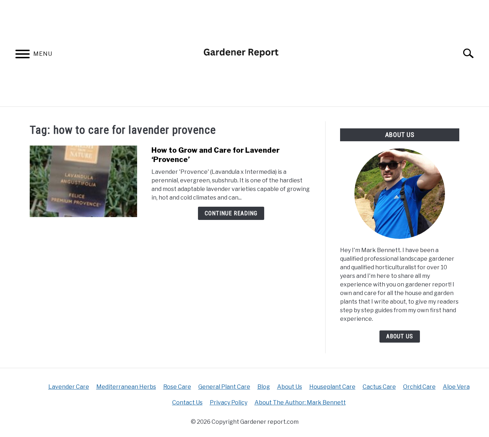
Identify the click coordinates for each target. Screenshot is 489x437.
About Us (399, 336)
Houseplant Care (332, 386)
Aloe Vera (456, 386)
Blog (263, 386)
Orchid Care (419, 386)
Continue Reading (231, 213)
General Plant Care (224, 386)
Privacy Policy (228, 402)
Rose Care (177, 386)
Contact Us (187, 402)
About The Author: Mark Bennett (300, 402)
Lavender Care (68, 386)
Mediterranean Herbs (126, 386)
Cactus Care (379, 386)
